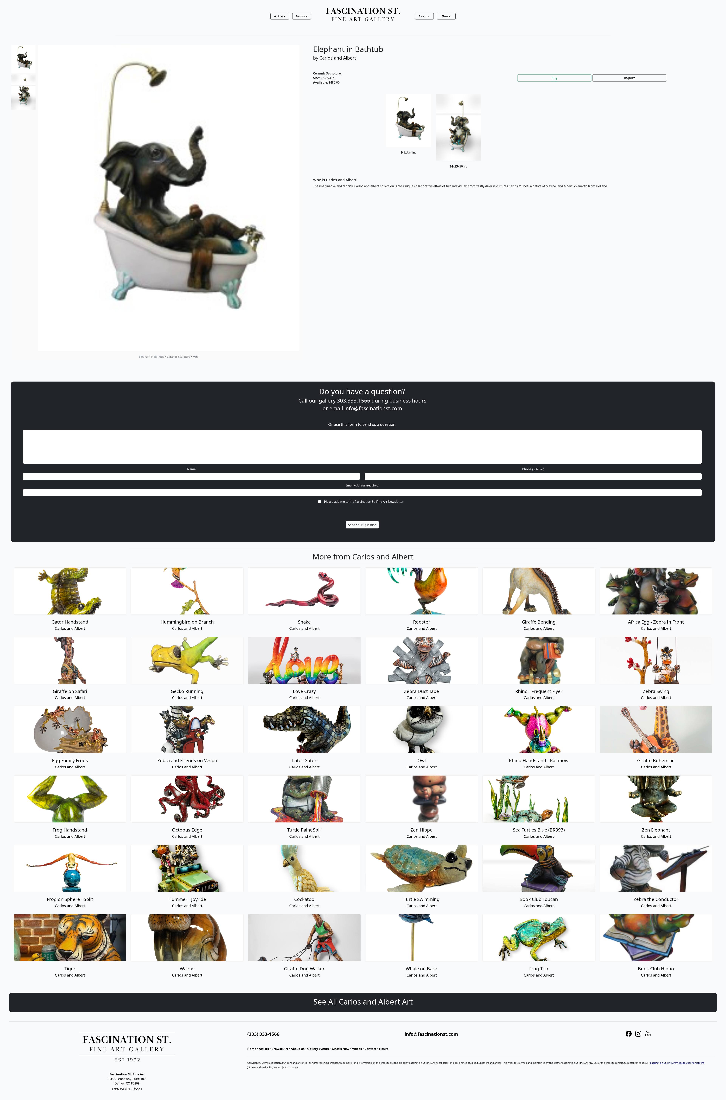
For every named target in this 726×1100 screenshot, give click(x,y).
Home (251, 1049)
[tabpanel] (510, 144)
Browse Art (279, 1049)
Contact (370, 1049)
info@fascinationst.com (373, 408)
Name (191, 469)
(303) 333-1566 (263, 1034)
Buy (554, 78)
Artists (264, 1049)
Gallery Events (318, 1049)
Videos (357, 1049)
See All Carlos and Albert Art (363, 1001)
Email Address (362, 485)
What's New (340, 1049)
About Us (298, 1049)
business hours (407, 400)
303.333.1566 (353, 400)
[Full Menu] (363, 15)
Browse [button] (302, 16)
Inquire (629, 78)
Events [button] (424, 16)
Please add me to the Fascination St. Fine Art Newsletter (364, 502)
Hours (383, 1049)
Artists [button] (279, 16)
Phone (533, 469)
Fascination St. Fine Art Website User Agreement (677, 1062)
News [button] (446, 16)
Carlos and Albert (337, 58)
